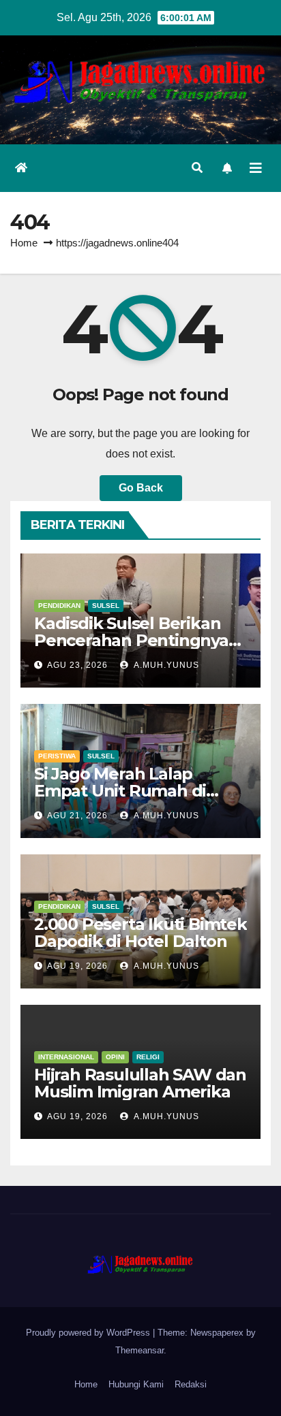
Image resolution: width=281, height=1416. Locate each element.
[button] (197, 168)
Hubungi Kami (136, 1384)
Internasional (66, 1057)
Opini (115, 1057)
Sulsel (105, 605)
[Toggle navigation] (256, 168)
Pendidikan (59, 605)
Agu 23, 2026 (77, 665)
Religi (148, 1057)
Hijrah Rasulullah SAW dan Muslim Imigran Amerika (140, 1083)
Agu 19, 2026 (77, 966)
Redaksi (191, 1384)
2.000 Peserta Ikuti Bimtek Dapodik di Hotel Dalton (140, 932)
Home (24, 242)
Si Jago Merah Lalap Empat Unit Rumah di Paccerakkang (120, 791)
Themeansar (139, 1350)
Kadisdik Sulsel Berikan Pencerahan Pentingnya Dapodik (131, 640)
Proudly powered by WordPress (89, 1333)
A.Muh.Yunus (165, 665)
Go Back (141, 488)
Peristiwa (57, 756)
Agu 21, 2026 (77, 815)
